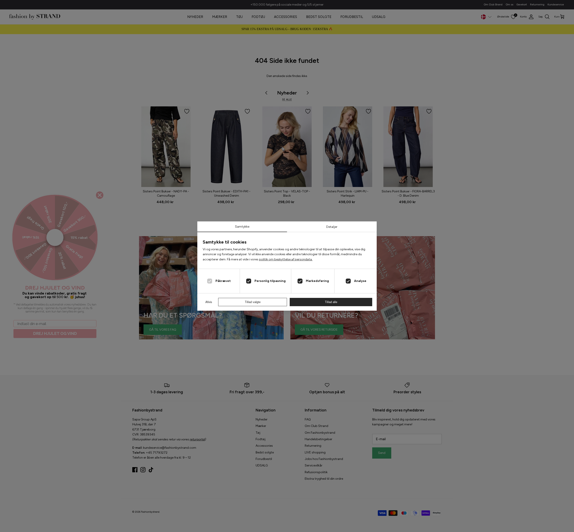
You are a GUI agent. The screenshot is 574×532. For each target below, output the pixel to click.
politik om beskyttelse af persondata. (286, 259)
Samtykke (242, 227)
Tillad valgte (253, 302)
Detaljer (331, 227)
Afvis (208, 302)
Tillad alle (331, 302)
